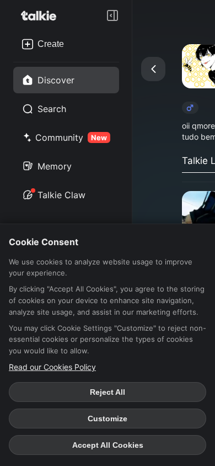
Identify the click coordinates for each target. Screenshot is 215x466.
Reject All (107, 392)
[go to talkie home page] (42, 15)
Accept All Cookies (107, 445)
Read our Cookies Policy (52, 367)
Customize (107, 418)
